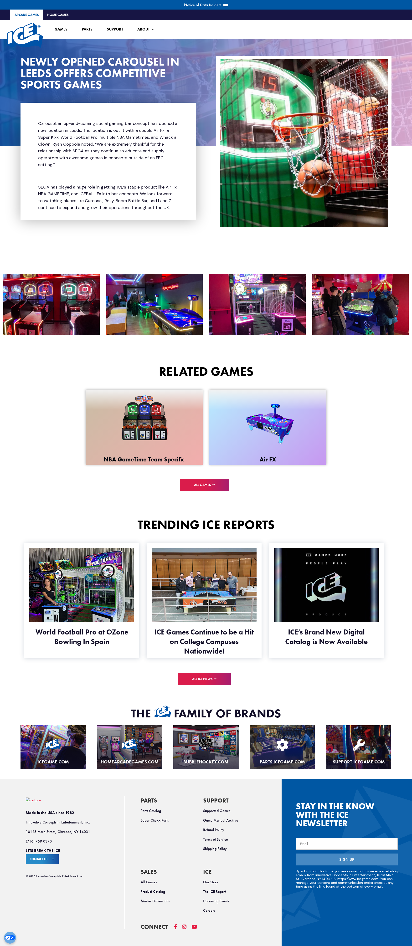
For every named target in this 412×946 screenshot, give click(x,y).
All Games (149, 882)
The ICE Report (214, 891)
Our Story (210, 882)
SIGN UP (346, 859)
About (143, 29)
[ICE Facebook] (178, 929)
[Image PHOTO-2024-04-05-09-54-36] (51, 304)
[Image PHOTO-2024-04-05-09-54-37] (154, 304)
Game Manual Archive (220, 820)
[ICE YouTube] (196, 929)
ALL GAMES (202, 485)
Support (115, 29)
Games (61, 29)
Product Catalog (153, 891)
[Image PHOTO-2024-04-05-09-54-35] (360, 304)
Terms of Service (215, 839)
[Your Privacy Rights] (10, 938)
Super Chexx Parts (155, 820)
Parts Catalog (151, 810)
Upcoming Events (216, 901)
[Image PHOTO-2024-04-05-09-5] (257, 304)
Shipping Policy (215, 848)
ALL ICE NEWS (202, 679)
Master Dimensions (155, 901)
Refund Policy (213, 830)
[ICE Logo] (25, 35)
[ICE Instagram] (186, 929)
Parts (87, 29)
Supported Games (216, 810)
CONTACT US (39, 859)
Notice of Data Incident (202, 4)
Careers (209, 910)
